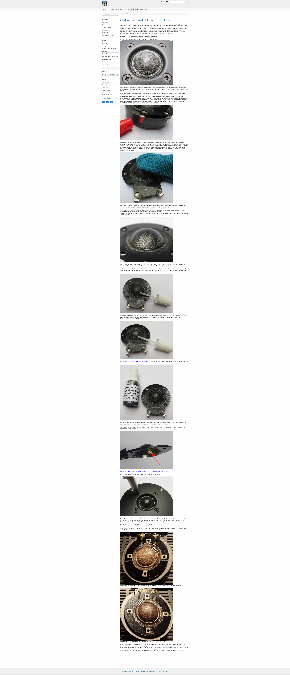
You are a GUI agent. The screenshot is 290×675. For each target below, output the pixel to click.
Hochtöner (104, 43)
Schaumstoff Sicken (107, 17)
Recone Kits (105, 54)
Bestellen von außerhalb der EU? (110, 74)
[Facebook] (103, 102)
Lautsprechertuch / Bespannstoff (110, 56)
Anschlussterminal (106, 59)
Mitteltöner (104, 40)
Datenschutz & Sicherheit (108, 85)
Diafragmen (105, 46)
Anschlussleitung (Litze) (108, 35)
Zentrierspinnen (106, 30)
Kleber (104, 25)
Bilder (103, 77)
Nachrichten (105, 71)
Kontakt (104, 79)
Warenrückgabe (106, 90)
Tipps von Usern (106, 82)
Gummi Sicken (105, 19)
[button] (167, 1)
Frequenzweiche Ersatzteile (109, 48)
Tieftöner (104, 38)
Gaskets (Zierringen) (107, 32)
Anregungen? (105, 87)
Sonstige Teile (105, 61)
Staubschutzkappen (107, 27)
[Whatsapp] (111, 102)
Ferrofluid (104, 51)
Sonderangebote (106, 64)
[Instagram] (107, 102)
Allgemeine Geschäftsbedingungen (108, 93)
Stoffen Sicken (105, 22)
